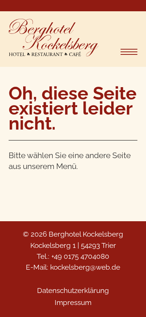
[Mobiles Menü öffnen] (129, 52)
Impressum (73, 302)
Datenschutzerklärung (73, 290)
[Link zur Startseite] (53, 39)
